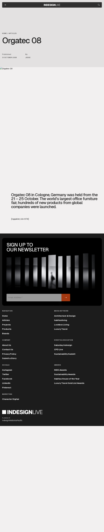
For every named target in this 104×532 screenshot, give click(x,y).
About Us (6, 345)
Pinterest (6, 387)
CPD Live (58, 349)
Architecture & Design (65, 316)
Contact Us (7, 349)
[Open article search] (99, 5)
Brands (5, 333)
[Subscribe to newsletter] (65, 297)
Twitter (5, 374)
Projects (6, 324)
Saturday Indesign (63, 345)
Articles (6, 320)
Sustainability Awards (64, 374)
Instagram (7, 370)
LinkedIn (6, 383)
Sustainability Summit (64, 354)
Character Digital (10, 399)
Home (5, 316)
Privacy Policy (9, 354)
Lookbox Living (61, 324)
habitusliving (60, 320)
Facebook (7, 378)
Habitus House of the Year (66, 378)
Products (6, 329)
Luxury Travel (60, 329)
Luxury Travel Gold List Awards (69, 383)
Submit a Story (9, 358)
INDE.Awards (60, 370)
